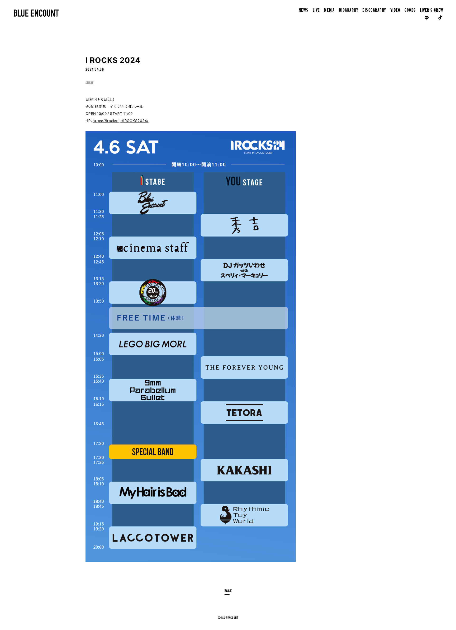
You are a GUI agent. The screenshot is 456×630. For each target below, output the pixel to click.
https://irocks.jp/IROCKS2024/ (120, 120)
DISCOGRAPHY (374, 10)
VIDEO (395, 10)
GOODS (410, 10)
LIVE (316, 10)
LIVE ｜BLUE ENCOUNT (36, 13)
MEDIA (329, 10)
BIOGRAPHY (348, 10)
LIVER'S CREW (431, 10)
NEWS (304, 10)
